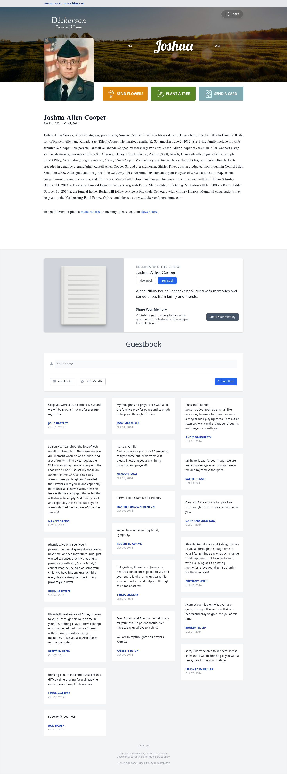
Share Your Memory (222, 317)
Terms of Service (154, 756)
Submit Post (226, 381)
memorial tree (91, 211)
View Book (145, 280)
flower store (149, 211)
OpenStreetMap (147, 763)
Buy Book (167, 280)
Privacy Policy (132, 756)
